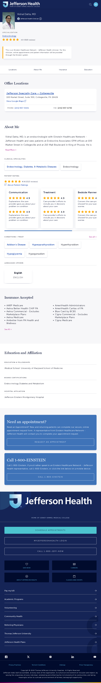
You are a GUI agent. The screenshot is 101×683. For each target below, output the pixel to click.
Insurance (67, 71)
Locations (17, 71)
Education (92, 71)
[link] (16, 101)
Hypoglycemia (14, 253)
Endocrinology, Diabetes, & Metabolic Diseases (32, 166)
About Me (42, 71)
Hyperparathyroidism (43, 244)
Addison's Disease (16, 244)
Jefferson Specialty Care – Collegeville (30, 93)
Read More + (10, 150)
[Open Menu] (96, 4)
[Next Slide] (93, 197)
